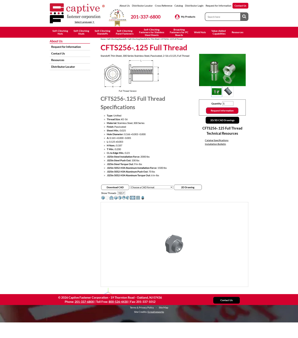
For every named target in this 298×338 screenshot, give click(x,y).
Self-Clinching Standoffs (117, 39)
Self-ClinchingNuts (60, 32)
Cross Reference (163, 5)
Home (103, 39)
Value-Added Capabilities (218, 32)
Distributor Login (194, 5)
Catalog (178, 5)
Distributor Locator (142, 5)
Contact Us (240, 5)
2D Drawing (187, 187)
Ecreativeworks (156, 311)
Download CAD (115, 187)
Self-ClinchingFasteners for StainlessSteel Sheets (151, 32)
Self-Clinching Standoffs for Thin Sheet (143, 39)
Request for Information (218, 5)
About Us (125, 5)
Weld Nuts (200, 32)
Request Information (222, 110)
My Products (188, 16)
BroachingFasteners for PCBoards (179, 32)
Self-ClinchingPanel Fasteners (124, 32)
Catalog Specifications (216, 140)
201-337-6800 (145, 16)
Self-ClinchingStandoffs (102, 32)
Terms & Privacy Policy (142, 307)
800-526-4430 (118, 301)
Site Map (163, 307)
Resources (237, 32)
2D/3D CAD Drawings (222, 120)
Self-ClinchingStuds (81, 32)
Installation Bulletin (215, 143)
